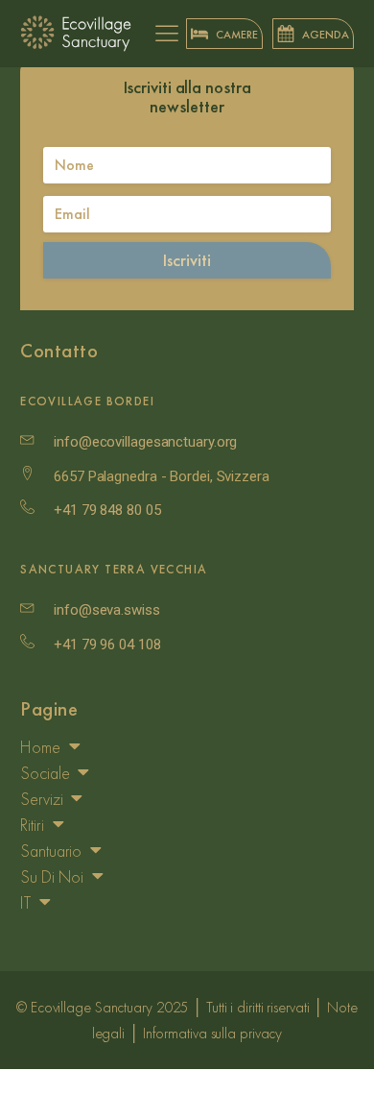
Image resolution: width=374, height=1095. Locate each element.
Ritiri (31, 825)
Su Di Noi (51, 876)
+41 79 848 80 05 (107, 510)
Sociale (44, 773)
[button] (224, 33)
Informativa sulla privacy (213, 1033)
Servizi (41, 799)
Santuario (51, 851)
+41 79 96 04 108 (107, 644)
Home (40, 747)
